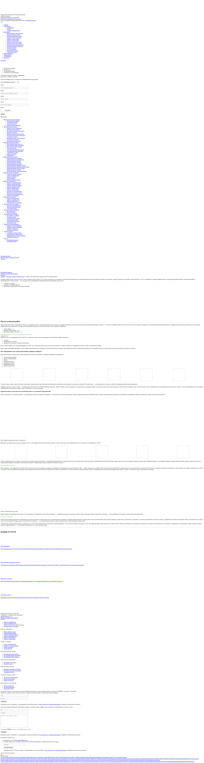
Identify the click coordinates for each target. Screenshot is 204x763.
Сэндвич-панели (11, 49)
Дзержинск (12, 758)
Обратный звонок (31, 20)
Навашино (76, 760)
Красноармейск (183, 758)
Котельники (169, 758)
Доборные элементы (12, 237)
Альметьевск (16, 757)
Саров (60, 761)
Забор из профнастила (13, 198)
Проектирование (8, 53)
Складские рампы (12, 208)
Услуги (9, 29)
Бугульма (44, 757)
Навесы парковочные (13, 188)
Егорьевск (56, 758)
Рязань (52, 761)
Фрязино (143, 761)
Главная (6, 24)
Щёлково (186, 761)
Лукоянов (3, 60)
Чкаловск (166, 761)
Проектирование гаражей (14, 162)
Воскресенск (86, 757)
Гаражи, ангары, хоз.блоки (11, 172)
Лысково (30, 760)
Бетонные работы (12, 47)
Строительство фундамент (11, 214)
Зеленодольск (73, 758)
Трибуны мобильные (12, 230)
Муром (56, 760)
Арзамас (22, 757)
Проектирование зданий (10, 157)
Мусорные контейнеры (13, 129)
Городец (109, 757)
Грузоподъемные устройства (15, 46)
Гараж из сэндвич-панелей (14, 174)
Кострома (163, 758)
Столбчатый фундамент (13, 218)
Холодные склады (12, 52)
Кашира (113, 758)
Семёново (64, 761)
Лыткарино (36, 760)
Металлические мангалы (13, 141)
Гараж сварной (11, 178)
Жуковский (67, 758)
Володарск (69, 757)
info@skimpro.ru (17, 19)
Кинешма (117, 758)
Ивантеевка (85, 758)
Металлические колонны (14, 125)
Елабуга (61, 758)
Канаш (104, 758)
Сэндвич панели (8, 231)
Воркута (74, 757)
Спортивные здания (12, 152)
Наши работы (7, 55)
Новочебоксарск (108, 760)
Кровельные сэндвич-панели (15, 234)
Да (1, 754)
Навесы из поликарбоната (14, 182)
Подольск (13, 761)
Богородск (37, 757)
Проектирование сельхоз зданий (16, 168)
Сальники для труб (12, 136)
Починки (18, 761)
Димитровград (27, 758)
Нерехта (89, 760)
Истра (90, 758)
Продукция (7, 32)
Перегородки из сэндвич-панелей (16, 235)
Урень (136, 761)
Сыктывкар (114, 761)
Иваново (79, 758)
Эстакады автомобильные (14, 205)
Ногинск (115, 760)
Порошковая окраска (12, 50)
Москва (46, 760)
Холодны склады (11, 148)
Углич (127, 761)
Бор (41, 757)
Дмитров (33, 758)
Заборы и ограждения (13, 39)
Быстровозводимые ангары (14, 146)
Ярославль (192, 761)
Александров (9, 757)
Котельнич (176, 758)
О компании (7, 26)
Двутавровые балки (12, 122)
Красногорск (190, 758)
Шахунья (179, 761)
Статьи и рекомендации (13, 30)
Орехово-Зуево (127, 760)
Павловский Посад (141, 760)
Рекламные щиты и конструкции (16, 138)
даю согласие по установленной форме (49, 704)
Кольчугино (153, 758)
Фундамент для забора (13, 215)
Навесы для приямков (13, 195)
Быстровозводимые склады (14, 144)
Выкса (92, 757)
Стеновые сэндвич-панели (14, 232)
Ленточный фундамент (13, 221)
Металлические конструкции (15, 33)
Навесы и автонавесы (13, 40)
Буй (48, 757)
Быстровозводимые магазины (15, 151)
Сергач (69, 761)
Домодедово (47, 758)
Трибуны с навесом (12, 228)
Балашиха (31, 757)
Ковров (143, 758)
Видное (51, 757)
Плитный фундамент (12, 220)
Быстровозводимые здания (14, 36)
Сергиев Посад (75, 761)
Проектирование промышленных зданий (18, 167)
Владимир (59, 757)
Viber (11, 616)
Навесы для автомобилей (14, 184)
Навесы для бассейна (12, 189)
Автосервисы (10, 155)
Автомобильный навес (10, 633)
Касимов (108, 758)
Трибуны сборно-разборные (14, 227)
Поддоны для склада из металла (12, 670)
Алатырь (3, 757)
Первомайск (150, 760)
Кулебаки (9, 760)
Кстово (5, 760)
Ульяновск (132, 761)
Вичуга (55, 757)
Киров (122, 758)
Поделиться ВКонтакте (21, 740)
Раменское (34, 761)
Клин (133, 758)
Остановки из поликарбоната (15, 194)
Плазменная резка (12, 241)
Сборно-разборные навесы (14, 185)
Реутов (39, 761)
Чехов (156, 761)
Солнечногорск (101, 761)
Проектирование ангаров (14, 161)
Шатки (175, 761)
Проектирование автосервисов (15, 159)
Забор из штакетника (12, 201)
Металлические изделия (13, 35)
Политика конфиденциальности (9, 618)
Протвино (23, 761)
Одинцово (120, 760)
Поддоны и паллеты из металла (15, 131)
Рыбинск (48, 761)
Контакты (6, 57)
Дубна (52, 758)
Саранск (56, 761)
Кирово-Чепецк (128, 758)
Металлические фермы (13, 121)
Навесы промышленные (13, 187)
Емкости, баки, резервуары (14, 42)
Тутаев (124, 761)
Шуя (182, 761)
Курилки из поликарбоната (14, 191)
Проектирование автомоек (14, 158)
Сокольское (94, 761)
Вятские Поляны (102, 757)
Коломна (147, 758)
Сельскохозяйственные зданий (15, 149)
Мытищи (60, 760)
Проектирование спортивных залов (16, 171)
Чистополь (161, 761)
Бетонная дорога (11, 217)
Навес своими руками (10, 631)
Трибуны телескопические (14, 225)
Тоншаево (119, 761)
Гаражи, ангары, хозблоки (14, 37)
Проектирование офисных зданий (16, 165)
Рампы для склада (9, 680)
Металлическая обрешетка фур (15, 45)
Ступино (108, 761)
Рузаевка (43, 761)
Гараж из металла (11, 177)
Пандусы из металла (9, 679)
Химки (147, 761)
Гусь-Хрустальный (117, 757)
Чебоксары (152, 761)
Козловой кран (11, 211)
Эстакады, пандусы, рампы (14, 43)
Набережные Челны (67, 760)
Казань (100, 758)
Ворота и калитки (12, 132)
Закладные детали (12, 124)
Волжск (64, 757)
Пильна (8, 761)
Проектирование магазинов (14, 164)
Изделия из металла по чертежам (16, 135)
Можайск (51, 760)
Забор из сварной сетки (13, 200)
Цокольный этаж (11, 222)
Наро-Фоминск (83, 760)
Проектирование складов (14, 169)
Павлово (134, 760)
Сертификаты (7, 56)
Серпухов (81, 761)
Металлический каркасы (13, 179)
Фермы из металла (9, 685)
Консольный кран (12, 212)
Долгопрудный (39, 758)
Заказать (3, 259)
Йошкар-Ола (95, 758)
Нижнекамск (95, 760)
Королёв (159, 758)
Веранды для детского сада (14, 192)
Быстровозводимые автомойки (15, 145)
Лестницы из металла (13, 139)
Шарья (171, 761)
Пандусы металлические (13, 207)
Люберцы (41, 760)
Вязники (96, 757)
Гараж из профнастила (13, 175)
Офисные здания (11, 154)
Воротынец (80, 757)
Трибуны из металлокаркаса (11, 224)
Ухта (139, 761)
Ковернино (138, 758)
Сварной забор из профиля (14, 202)
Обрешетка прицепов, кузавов (12, 669)
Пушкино (28, 761)
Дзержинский (19, 758)
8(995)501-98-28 (6, 19)
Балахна (26, 757)
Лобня (21, 760)
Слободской (87, 761)
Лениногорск (16, 760)
